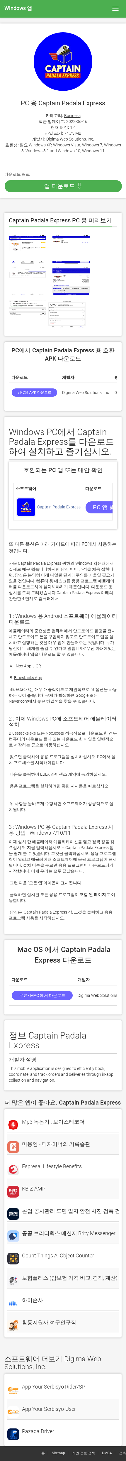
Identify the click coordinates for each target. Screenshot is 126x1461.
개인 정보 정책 (83, 1453)
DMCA (107, 1453)
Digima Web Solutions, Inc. (70, 139)
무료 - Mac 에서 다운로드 (42, 995)
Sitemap (58, 1453)
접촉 (122, 1453)
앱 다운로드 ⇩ (63, 186)
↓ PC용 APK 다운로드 (34, 392)
